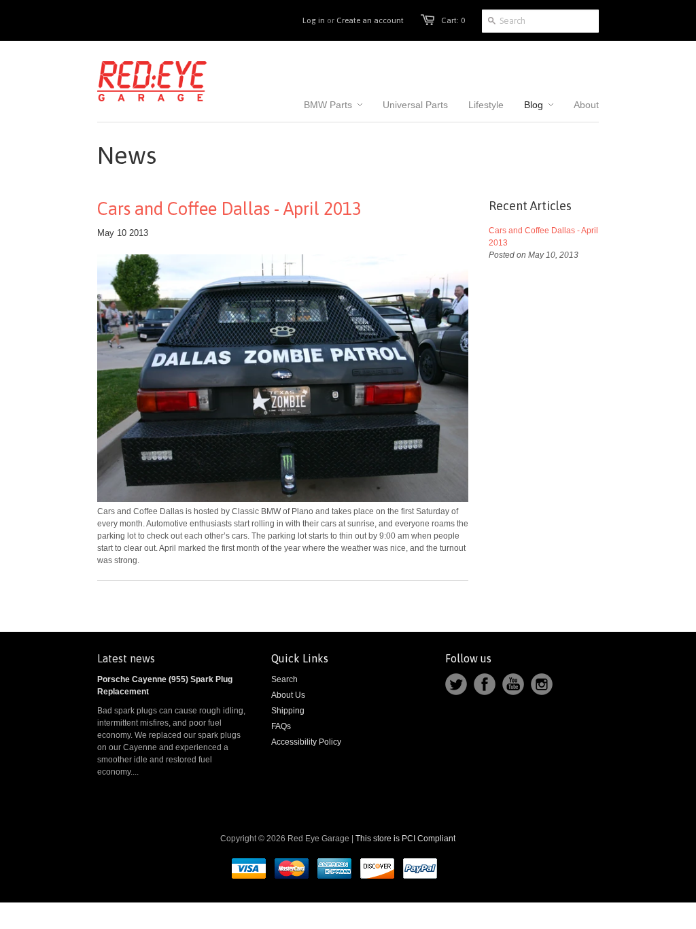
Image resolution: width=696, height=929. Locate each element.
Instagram (542, 684)
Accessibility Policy (306, 742)
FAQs (281, 726)
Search (284, 679)
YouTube (513, 684)
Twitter (456, 684)
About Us (288, 695)
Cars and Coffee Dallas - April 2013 (229, 209)
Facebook (484, 684)
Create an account (370, 20)
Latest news (126, 658)
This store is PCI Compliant (405, 838)
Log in (313, 20)
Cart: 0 (453, 20)
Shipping (287, 710)
